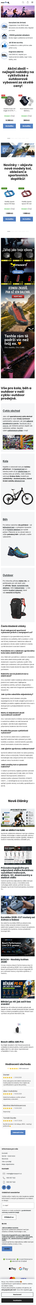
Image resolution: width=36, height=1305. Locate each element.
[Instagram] (8, 1187)
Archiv (7, 1249)
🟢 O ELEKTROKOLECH (24, 1259)
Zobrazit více (18, 1132)
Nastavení (17, 1294)
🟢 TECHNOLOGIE (9, 1259)
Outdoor (8, 575)
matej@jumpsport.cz (14, 1174)
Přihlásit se (9, 1217)
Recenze (5, 1159)
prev (1, 103)
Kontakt (5, 1153)
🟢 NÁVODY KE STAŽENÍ (18, 1261)
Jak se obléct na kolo (10, 1228)
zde (30, 1290)
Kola (5, 461)
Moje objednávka (8, 1164)
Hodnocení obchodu (18, 1064)
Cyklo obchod (11, 410)
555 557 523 (10, 1182)
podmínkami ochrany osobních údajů (16, 1211)
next (34, 103)
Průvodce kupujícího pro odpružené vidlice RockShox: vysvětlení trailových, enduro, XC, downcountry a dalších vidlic (17, 1237)
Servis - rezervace (8, 1156)
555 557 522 (10, 1178)
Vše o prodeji (6, 1161)
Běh (5, 519)
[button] (7, 13)
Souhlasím (17, 1300)
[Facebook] (4, 1187)
